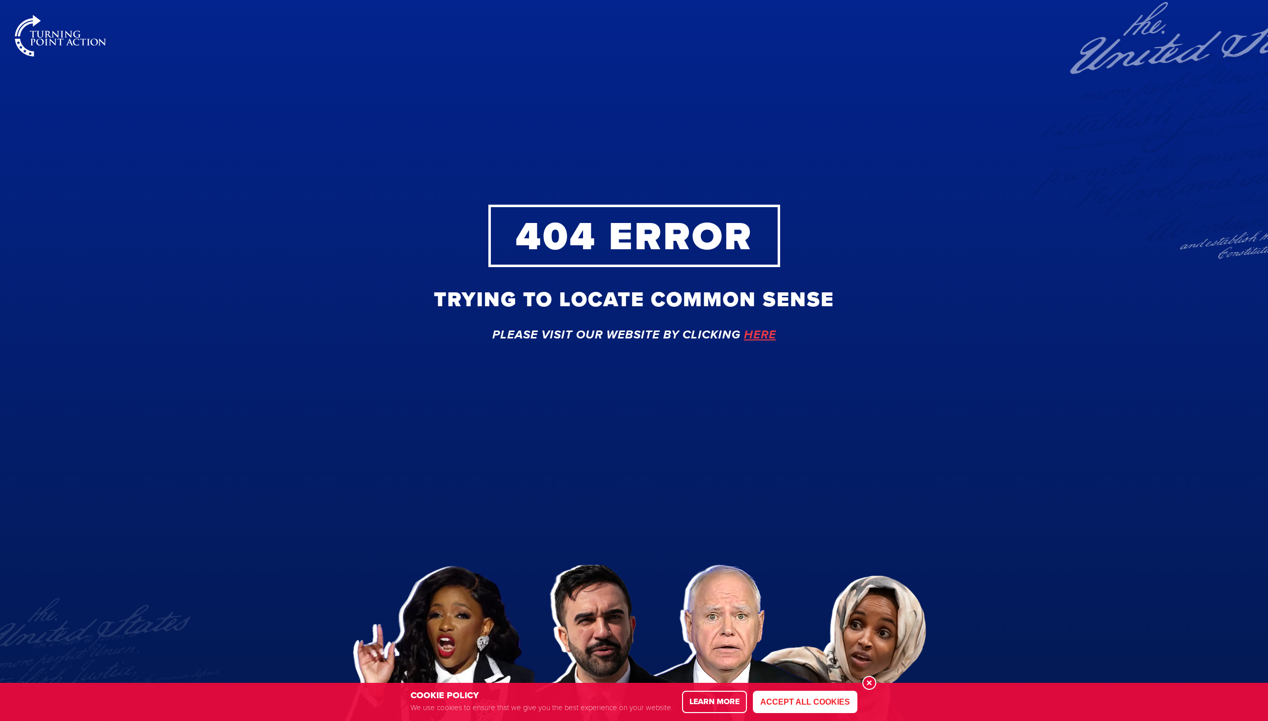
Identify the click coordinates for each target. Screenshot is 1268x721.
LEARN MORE (714, 701)
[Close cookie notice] (869, 683)
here (760, 335)
